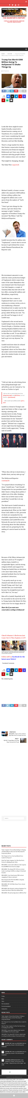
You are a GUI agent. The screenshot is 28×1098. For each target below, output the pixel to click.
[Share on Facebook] (8, 96)
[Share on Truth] (24, 96)
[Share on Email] (11, 100)
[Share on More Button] (14, 1095)
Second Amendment (6, 1006)
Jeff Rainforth (6, 71)
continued (5, 481)
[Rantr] (3, 1044)
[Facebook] (9, 5)
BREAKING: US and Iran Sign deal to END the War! (14, 893)
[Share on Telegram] (16, 96)
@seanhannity (11, 397)
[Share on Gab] (7, 100)
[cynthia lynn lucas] (3, 1060)
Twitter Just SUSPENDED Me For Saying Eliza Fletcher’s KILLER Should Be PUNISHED (14, 1045)
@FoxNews (17, 395)
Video (3, 1001)
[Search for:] (14, 818)
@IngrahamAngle (7, 395)
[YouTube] (15, 5)
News (3, 999)
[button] (26, 1)
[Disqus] (14, 768)
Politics (3, 996)
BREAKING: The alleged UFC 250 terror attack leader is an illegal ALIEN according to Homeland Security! (14, 870)
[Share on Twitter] (12, 96)
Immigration (4, 1009)
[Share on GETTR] (20, 96)
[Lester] (3, 1052)
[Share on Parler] (3, 100)
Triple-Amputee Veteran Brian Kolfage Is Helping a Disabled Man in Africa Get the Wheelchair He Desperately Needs (14, 851)
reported (15, 165)
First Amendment (5, 1003)
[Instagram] (18, 5)
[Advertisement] (14, 35)
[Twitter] (12, 5)
